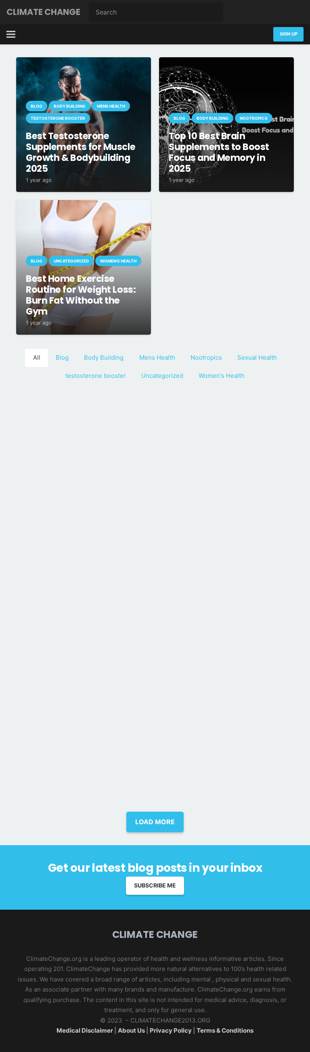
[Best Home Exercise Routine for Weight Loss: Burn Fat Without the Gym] (83, 205)
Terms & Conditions (225, 1030)
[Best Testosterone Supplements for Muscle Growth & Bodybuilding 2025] (83, 62)
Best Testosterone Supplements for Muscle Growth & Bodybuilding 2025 (80, 152)
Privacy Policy (171, 1030)
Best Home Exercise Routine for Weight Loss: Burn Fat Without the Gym (81, 295)
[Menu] (11, 34)
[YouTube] (295, 12)
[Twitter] (263, 12)
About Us (132, 1030)
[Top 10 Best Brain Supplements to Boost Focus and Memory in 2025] (226, 62)
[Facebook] (247, 12)
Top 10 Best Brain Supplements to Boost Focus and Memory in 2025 (219, 152)
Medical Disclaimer (85, 1030)
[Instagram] (279, 12)
